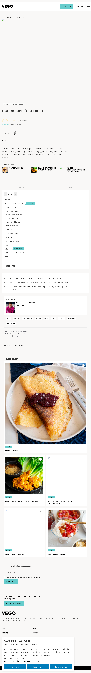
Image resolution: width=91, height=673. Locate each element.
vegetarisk (71, 318)
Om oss (34, 628)
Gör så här (67, 187)
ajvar (8, 318)
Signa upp (10, 581)
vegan (53, 318)
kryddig (38, 318)
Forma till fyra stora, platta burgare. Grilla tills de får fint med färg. (38, 282)
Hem (3, 17)
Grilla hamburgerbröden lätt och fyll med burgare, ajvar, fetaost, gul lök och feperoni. (38, 287)
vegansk (61, 318)
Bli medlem (6, 124)
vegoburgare (10, 323)
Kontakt (35, 632)
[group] (15, 170)
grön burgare (27, 318)
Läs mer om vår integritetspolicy (21, 660)
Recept (4, 628)
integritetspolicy (34, 577)
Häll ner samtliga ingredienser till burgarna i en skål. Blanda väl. (35, 278)
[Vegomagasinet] (7, 6)
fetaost (16, 318)
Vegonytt (5, 632)
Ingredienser (24, 187)
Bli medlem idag (13, 603)
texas (46, 318)
